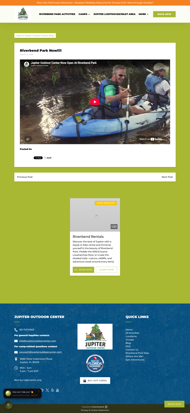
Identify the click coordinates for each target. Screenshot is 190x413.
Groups (130, 339)
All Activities (132, 333)
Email (48, 158)
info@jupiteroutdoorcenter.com (37, 341)
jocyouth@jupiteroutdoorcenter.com (40, 352)
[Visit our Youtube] (57, 390)
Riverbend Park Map (137, 353)
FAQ (128, 346)
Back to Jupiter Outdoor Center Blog (35, 35)
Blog (128, 343)
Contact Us (132, 349)
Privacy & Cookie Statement (95, 410)
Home (129, 329)
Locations (131, 336)
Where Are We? (134, 356)
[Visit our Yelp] (52, 390)
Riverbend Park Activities (57, 14)
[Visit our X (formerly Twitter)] (47, 390)
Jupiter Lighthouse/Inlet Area (114, 14)
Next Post (167, 177)
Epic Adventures (135, 359)
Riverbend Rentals (88, 237)
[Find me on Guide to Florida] (95, 363)
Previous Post (25, 177)
